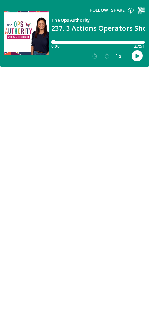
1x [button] (118, 56)
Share (118, 10)
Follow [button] (99, 10)
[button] (131, 11)
